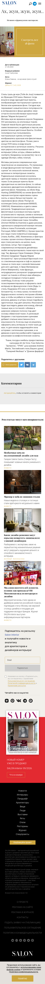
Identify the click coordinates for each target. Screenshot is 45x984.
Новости (22, 790)
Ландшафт (22, 798)
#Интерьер (8, 559)
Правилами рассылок (17, 686)
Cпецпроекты (22, 834)
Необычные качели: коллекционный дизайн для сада (21, 454)
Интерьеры (22, 794)
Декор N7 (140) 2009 (13, 85)
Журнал (22, 830)
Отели (22, 822)
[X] (21, 364)
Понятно (22, 979)
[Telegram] (33, 364)
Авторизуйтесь (10, 393)
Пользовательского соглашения (21, 681)
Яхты (22, 818)
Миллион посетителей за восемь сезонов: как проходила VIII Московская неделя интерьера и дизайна (21, 592)
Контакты (22, 917)
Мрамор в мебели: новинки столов (22, 496)
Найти (30, 3)
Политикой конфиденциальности (22, 683)
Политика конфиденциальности (22, 933)
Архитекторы (22, 802)
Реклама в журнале (22, 912)
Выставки (22, 814)
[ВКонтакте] (27, 364)
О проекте (22, 902)
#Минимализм (18, 559)
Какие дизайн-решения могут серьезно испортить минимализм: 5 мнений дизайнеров (22, 538)
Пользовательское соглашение (22, 927)
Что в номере (16, 775)
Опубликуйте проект (22, 842)
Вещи (22, 806)
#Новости (7, 468)
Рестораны (22, 826)
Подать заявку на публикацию (22, 922)
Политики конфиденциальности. (23, 972)
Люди (22, 810)
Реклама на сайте (22, 907)
